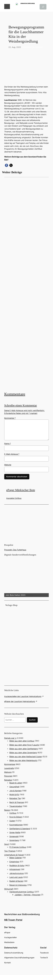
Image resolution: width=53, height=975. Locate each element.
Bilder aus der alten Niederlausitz (23, 760)
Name (7, 443)
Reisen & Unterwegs (18, 885)
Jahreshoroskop (16, 873)
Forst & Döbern (15, 817)
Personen (8, 776)
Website (7, 465)
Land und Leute (16, 877)
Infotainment (14, 869)
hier (6, 159)
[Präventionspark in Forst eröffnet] (26, 284)
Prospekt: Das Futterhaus (15, 550)
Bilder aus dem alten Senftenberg (23, 749)
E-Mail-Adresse (11, 454)
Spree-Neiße (14, 832)
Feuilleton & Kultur (16, 865)
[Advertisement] (26, 284)
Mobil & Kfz (14, 794)
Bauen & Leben (15, 783)
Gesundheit (14, 787)
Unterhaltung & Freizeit (14, 855)
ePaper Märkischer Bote (20, 490)
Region (7, 810)
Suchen (32, 720)
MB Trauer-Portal (13, 920)
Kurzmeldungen (16, 825)
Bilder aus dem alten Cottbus (21, 741)
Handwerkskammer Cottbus (21, 892)
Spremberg (14, 840)
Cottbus (12, 813)
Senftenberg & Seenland (32, 47)
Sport (6, 844)
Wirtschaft (8, 889)
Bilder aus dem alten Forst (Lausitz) (24, 745)
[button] (6, 165)
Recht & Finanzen (16, 802)
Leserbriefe (9, 768)
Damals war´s (10, 738)
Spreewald (14, 836)
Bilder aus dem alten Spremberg (23, 752)
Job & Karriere (15, 791)
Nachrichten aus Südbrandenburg (22, 914)
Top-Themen (9, 851)
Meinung (8, 772)
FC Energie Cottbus (17, 847)
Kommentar (10, 418)
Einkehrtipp (14, 862)
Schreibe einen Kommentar (20, 405)
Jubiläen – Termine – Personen (27, 895)
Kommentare (14, 394)
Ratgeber (8, 780)
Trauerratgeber (15, 806)
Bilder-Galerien (15, 858)
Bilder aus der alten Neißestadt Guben (25, 756)
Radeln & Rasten (16, 881)
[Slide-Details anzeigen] (26, 576)
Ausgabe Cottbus (13, 498)
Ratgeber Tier (15, 798)
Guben (12, 821)
